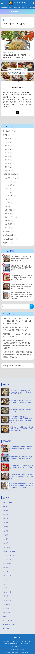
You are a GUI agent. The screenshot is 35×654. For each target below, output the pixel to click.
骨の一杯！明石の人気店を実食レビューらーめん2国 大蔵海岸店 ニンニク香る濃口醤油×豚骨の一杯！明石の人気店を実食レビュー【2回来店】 (17, 344)
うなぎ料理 (9, 185)
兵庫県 (8, 142)
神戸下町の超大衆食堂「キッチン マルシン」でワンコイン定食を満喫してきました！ (17, 329)
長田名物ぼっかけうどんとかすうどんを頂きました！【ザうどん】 (17, 335)
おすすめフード (9, 131)
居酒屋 (8, 213)
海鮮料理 (8, 220)
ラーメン (9, 203)
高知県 (8, 167)
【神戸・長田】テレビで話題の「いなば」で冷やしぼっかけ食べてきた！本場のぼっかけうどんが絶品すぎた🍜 (17, 321)
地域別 (6, 135)
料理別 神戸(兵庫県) (10, 174)
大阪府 (8, 149)
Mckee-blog (19, 2)
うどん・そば (10, 181)
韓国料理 (8, 227)
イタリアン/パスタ (12, 178)
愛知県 (8, 156)
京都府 (8, 138)
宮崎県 (8, 153)
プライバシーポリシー (23, 644)
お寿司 (8, 188)
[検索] (32, 306)
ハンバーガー (10, 195)
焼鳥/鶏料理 (9, 224)
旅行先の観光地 (9, 235)
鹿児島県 (8, 170)
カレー (8, 192)
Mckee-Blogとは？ (17, 11)
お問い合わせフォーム (17, 646)
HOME (19, 637)
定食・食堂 (9, 210)
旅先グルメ (25, 7)
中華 (7, 206)
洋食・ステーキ (11, 217)
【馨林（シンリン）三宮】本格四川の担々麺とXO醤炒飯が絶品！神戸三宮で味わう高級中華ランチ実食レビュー (17, 354)
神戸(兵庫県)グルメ (6, 7)
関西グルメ (17, 7)
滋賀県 (8, 163)
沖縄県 (8, 160)
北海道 (8, 145)
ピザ (7, 199)
